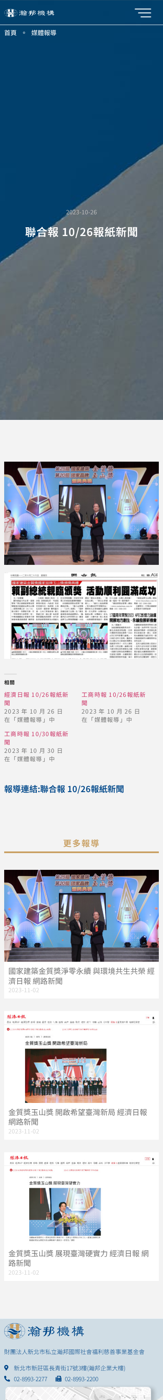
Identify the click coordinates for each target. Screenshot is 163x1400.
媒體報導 (43, 32)
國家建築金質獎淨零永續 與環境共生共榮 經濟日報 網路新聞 (81, 975)
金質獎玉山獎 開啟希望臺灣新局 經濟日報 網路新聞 (77, 1116)
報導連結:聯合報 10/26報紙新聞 (64, 789)
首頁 (10, 32)
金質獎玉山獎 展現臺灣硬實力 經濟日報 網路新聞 (78, 1258)
